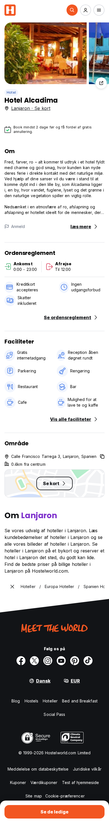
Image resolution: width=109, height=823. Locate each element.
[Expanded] (12, 586)
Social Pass (54, 714)
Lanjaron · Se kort (30, 108)
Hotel (11, 92)
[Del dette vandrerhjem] (101, 83)
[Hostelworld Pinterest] (74, 660)
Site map (33, 796)
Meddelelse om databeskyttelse (38, 769)
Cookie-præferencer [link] (65, 796)
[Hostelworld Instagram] (47, 660)
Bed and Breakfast (80, 700)
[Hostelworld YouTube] (61, 660)
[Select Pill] (72, 10)
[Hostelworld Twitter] (34, 660)
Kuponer (18, 782)
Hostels (32, 700)
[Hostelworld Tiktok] (88, 660)
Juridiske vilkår (87, 769)
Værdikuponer (43, 782)
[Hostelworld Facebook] (20, 660)
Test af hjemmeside (80, 782)
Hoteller (50, 700)
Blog (15, 700)
